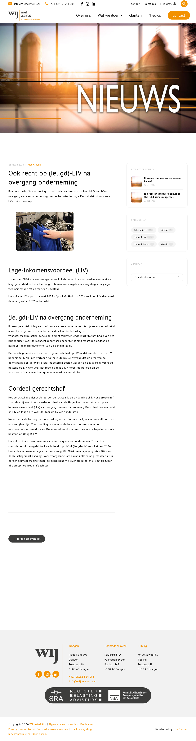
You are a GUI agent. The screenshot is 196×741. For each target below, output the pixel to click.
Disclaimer (86, 724)
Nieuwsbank (34, 164)
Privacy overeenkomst (21, 729)
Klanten (135, 15)
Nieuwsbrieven (143, 244)
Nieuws (155, 15)
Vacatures (150, 4)
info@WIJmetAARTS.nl (27, 4)
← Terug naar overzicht (26, 538)
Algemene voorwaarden (63, 724)
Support (135, 4)
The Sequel (180, 729)
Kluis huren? (40, 734)
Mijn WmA (166, 4)
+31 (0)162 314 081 (62, 4)
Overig (166, 244)
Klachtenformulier (19, 734)
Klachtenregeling (81, 729)
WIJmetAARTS (37, 724)
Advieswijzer (143, 230)
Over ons (83, 15)
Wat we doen (108, 15)
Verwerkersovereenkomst (53, 729)
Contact (178, 15)
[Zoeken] (184, 3)
